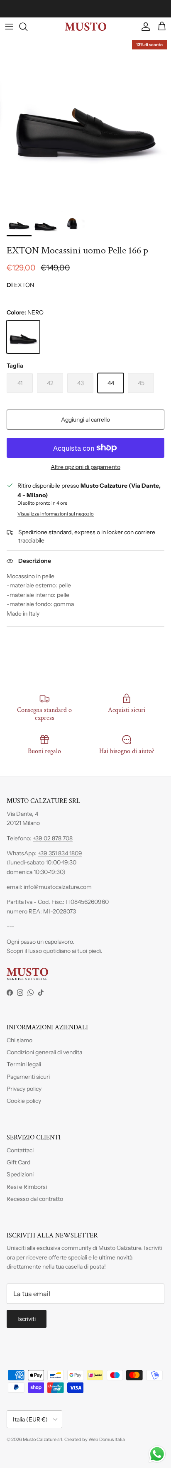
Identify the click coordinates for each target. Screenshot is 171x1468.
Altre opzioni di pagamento (85, 467)
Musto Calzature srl (42, 1439)
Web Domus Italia (106, 1439)
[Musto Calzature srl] (85, 26)
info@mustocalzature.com (58, 887)
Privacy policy (24, 1088)
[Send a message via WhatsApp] (157, 1454)
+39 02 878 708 (53, 838)
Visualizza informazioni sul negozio (55, 514)
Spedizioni (20, 1174)
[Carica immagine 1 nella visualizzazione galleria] (85, 121)
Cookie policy (24, 1101)
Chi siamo (19, 1040)
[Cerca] (27, 26)
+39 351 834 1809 (60, 853)
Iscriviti (26, 1319)
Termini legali (24, 1064)
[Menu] (9, 26)
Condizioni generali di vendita (44, 1052)
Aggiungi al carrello (85, 419)
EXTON (24, 285)
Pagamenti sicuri (28, 1076)
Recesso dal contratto (35, 1199)
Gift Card (18, 1162)
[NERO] (23, 336)
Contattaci (20, 1150)
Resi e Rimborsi (27, 1187)
